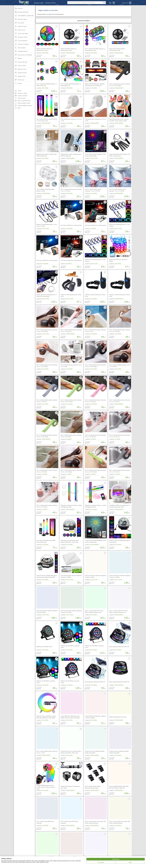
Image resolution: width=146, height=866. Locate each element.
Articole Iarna (20, 79)
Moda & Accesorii (21, 69)
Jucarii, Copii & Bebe (22, 33)
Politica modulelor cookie (23, 103)
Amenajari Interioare (22, 51)
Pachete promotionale (22, 12)
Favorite (19, 83)
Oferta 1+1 (20, 8)
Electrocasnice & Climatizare (24, 55)
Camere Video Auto (22, 62)
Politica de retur (21, 98)
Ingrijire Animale (21, 76)
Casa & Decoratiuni (22, 40)
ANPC (19, 108)
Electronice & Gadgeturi (25, 15)
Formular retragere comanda (24, 105)
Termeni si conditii (22, 93)
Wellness (19, 58)
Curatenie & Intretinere (23, 44)
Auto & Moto (20, 22)
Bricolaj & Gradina (39, 3)
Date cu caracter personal (23, 100)
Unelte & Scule (21, 30)
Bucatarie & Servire (50, 3)
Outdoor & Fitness (22, 26)
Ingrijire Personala (22, 72)
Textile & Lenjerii (21, 65)
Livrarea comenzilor (22, 95)
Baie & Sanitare (21, 47)
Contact (19, 90)
